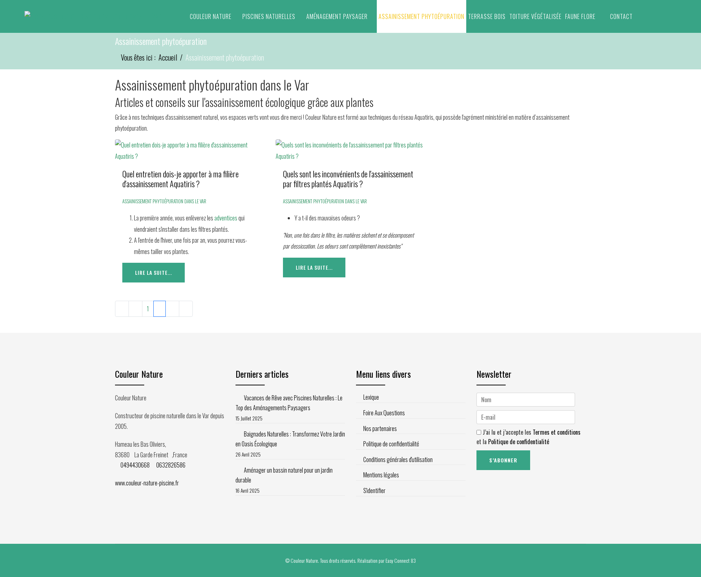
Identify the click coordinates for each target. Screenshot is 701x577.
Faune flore (580, 16)
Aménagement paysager (337, 16)
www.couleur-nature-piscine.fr (147, 482)
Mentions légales (381, 474)
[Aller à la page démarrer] (122, 309)
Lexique (371, 397)
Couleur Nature (210, 16)
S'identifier (374, 490)
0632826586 (170, 465)
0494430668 (135, 465)
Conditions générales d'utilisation (398, 459)
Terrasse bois (487, 16)
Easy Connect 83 (401, 560)
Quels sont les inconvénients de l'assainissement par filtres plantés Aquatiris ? (348, 178)
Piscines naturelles (268, 16)
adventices (226, 218)
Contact (621, 16)
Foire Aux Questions (384, 412)
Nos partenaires (380, 428)
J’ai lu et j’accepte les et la (528, 437)
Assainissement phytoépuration (421, 16)
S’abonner (503, 460)
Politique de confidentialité (391, 443)
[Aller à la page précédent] (135, 309)
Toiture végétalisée (535, 16)
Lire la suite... (153, 272)
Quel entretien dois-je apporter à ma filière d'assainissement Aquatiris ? (180, 178)
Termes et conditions (557, 432)
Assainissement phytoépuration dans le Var (164, 201)
